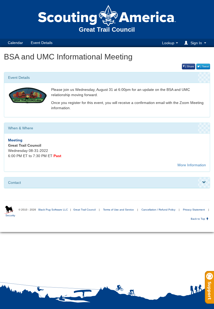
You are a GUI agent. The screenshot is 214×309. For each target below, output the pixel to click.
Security (10, 215)
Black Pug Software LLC (53, 209)
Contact (14, 182)
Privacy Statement (194, 209)
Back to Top (198, 218)
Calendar (15, 43)
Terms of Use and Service (118, 209)
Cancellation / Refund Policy (158, 209)
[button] (196, 43)
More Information (191, 165)
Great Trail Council (84, 209)
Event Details (41, 43)
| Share (189, 66)
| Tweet (204, 66)
